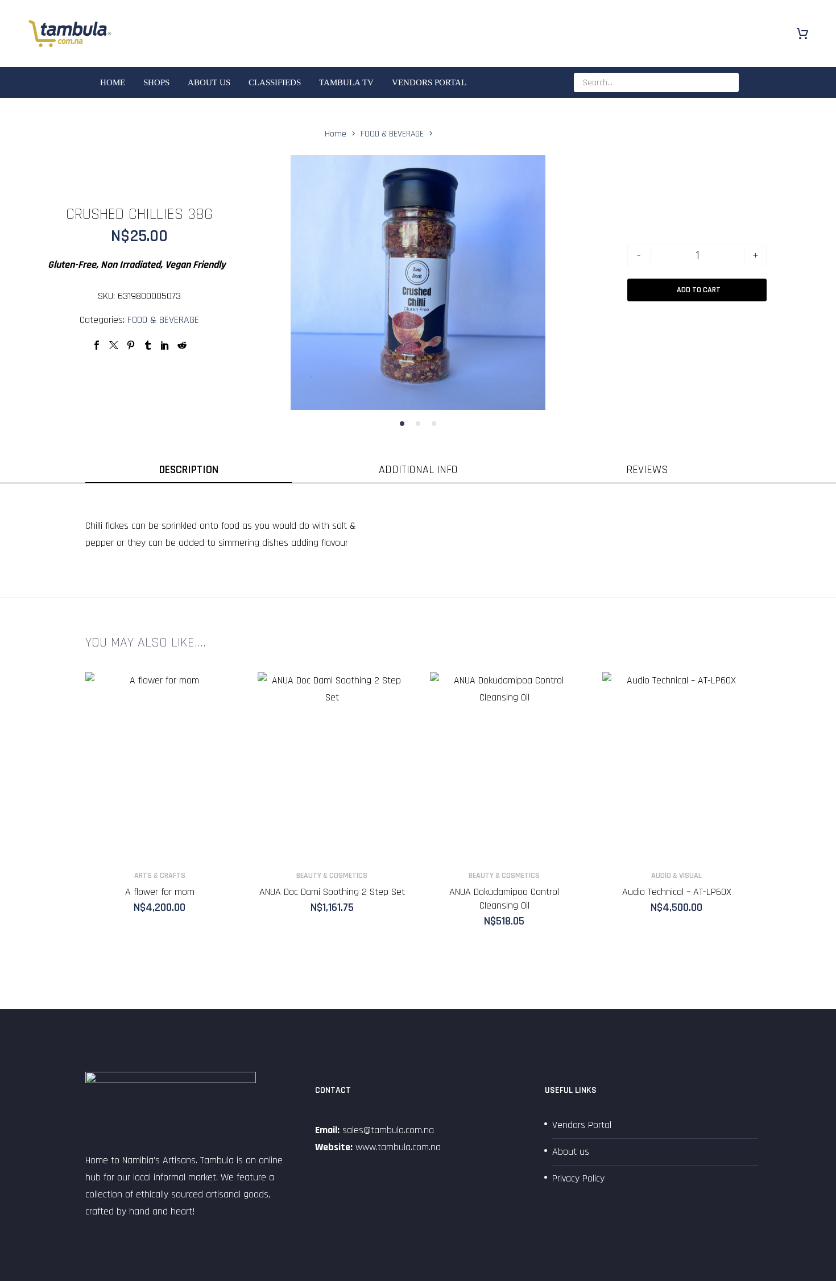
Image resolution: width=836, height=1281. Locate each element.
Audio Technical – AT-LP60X (676, 891)
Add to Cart (699, 290)
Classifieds (275, 82)
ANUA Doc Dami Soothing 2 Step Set (332, 891)
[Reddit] (182, 345)
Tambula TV (346, 82)
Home (112, 82)
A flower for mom (159, 891)
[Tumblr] (147, 345)
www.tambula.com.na (398, 1147)
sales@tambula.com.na (387, 1130)
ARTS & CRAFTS (159, 875)
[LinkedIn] (164, 345)
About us (209, 82)
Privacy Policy (578, 1178)
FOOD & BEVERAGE (163, 319)
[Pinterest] (130, 345)
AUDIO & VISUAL (676, 875)
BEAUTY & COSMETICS (331, 875)
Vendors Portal (429, 82)
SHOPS (156, 82)
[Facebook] (96, 345)
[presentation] (305, 285)
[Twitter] (113, 345)
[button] (402, 424)
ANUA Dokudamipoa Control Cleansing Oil (504, 898)
